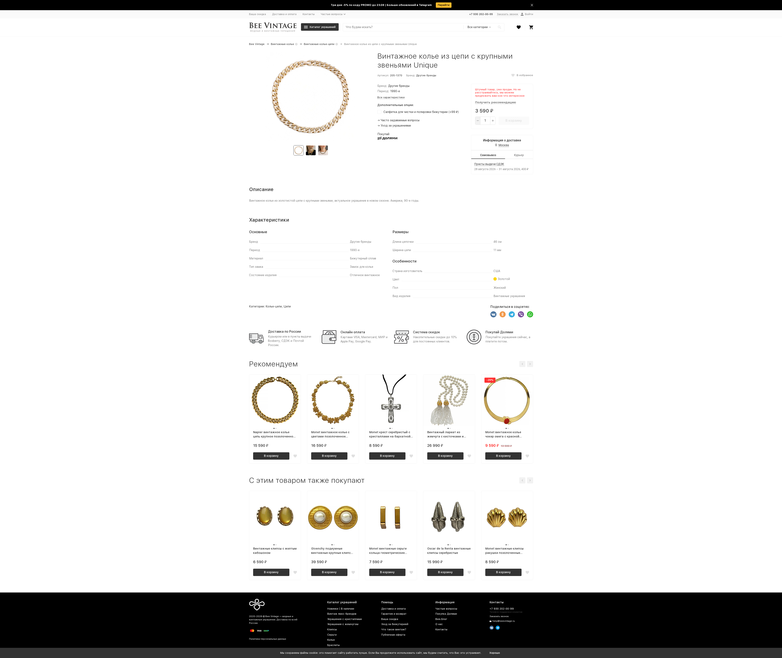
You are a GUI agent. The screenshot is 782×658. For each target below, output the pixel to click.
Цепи (287, 306)
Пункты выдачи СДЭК (489, 164)
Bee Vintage (257, 44)
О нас (439, 624)
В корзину (513, 120)
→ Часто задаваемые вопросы (398, 120)
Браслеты (333, 645)
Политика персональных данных (267, 639)
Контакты (309, 14)
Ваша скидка (257, 14)
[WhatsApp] (530, 314)
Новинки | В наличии (340, 608)
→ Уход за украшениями (394, 125)
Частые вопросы (446, 608)
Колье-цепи (274, 306)
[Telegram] (512, 314)
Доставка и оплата (284, 14)
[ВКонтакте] (493, 314)
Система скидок (426, 332)
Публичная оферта (393, 634)
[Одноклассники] (503, 314)
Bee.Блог (441, 619)
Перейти (443, 5)
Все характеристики (391, 97)
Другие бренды (426, 75)
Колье (331, 639)
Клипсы (332, 629)
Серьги (332, 634)
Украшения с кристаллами (344, 619)
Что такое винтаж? (393, 629)
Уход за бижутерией (394, 624)
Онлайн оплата (352, 332)
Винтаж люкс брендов (341, 613)
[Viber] (521, 314)
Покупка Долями (446, 613)
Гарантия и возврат (393, 613)
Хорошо (494, 652)
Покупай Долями (499, 332)
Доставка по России (284, 331)
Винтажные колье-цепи (319, 44)
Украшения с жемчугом (342, 624)
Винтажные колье (282, 44)
